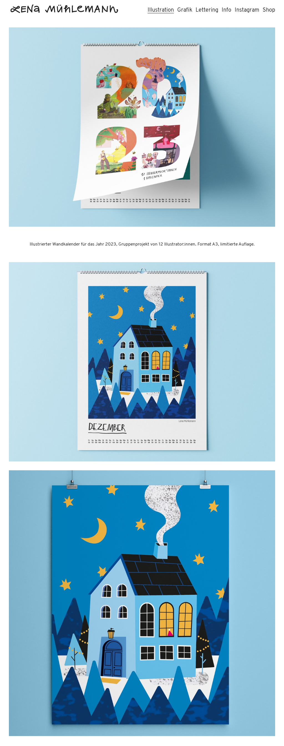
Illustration (161, 10)
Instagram (247, 10)
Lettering (207, 10)
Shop (269, 10)
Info (226, 10)
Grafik (184, 10)
